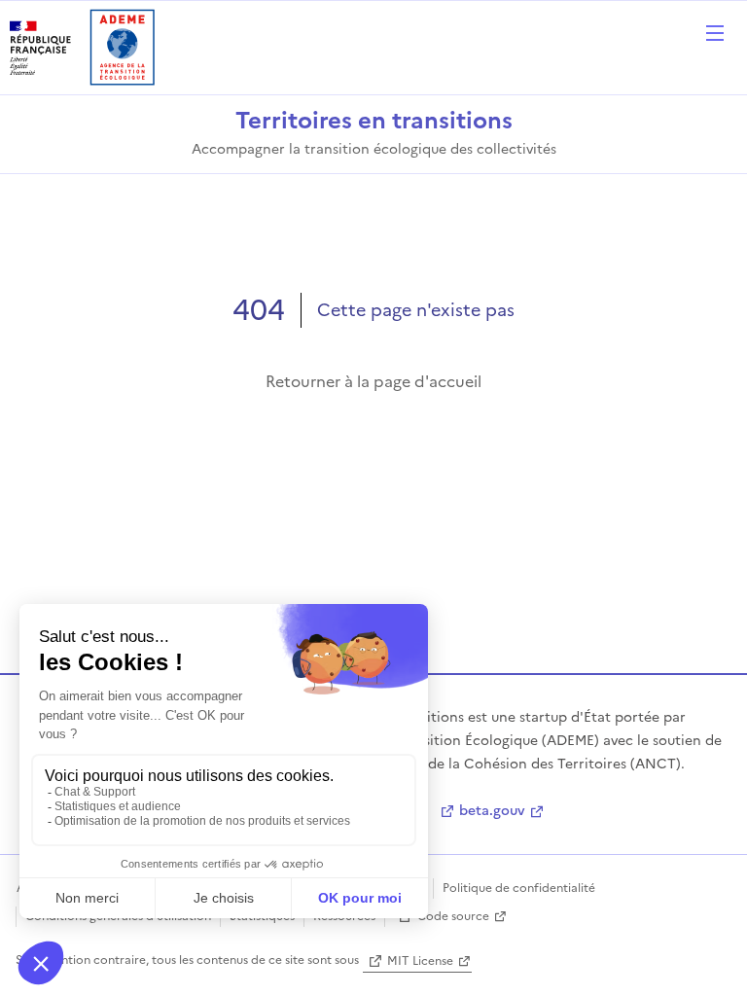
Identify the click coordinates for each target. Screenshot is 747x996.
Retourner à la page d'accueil (373, 381)
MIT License (420, 961)
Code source (453, 916)
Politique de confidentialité (519, 888)
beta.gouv (492, 810)
